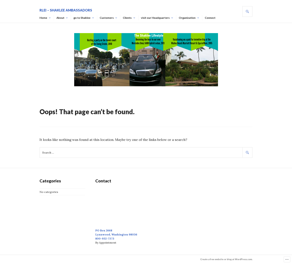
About (60, 17)
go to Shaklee (82, 17)
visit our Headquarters (155, 17)
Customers (107, 17)
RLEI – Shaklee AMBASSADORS (66, 10)
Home (43, 17)
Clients (127, 17)
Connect (210, 17)
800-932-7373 (104, 238)
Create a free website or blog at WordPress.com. (226, 259)
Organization (187, 17)
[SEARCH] (247, 11)
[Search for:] (146, 152)
